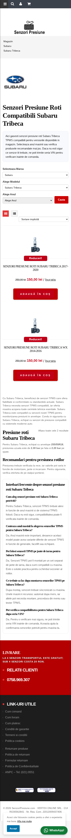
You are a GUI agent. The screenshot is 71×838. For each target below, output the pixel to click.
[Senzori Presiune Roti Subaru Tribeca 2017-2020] (35, 245)
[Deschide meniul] (5, 4)
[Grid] (6, 213)
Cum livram (12, 717)
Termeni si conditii (16, 735)
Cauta (61, 199)
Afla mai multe (24, 821)
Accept (13, 828)
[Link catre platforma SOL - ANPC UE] (46, 790)
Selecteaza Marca (13, 168)
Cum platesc (13, 723)
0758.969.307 (18, 679)
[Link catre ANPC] (25, 790)
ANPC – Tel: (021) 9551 (19, 772)
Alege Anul (9, 194)
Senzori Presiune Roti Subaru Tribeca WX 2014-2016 (35, 349)
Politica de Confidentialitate (22, 766)
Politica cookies (14, 740)
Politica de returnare (17, 754)
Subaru (7, 46)
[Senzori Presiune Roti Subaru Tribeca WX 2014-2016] (35, 326)
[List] (14, 213)
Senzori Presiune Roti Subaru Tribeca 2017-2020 (35, 268)
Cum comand (13, 711)
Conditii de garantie (17, 729)
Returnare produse (16, 748)
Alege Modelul (11, 181)
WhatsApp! (56, 830)
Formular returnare (16, 760)
